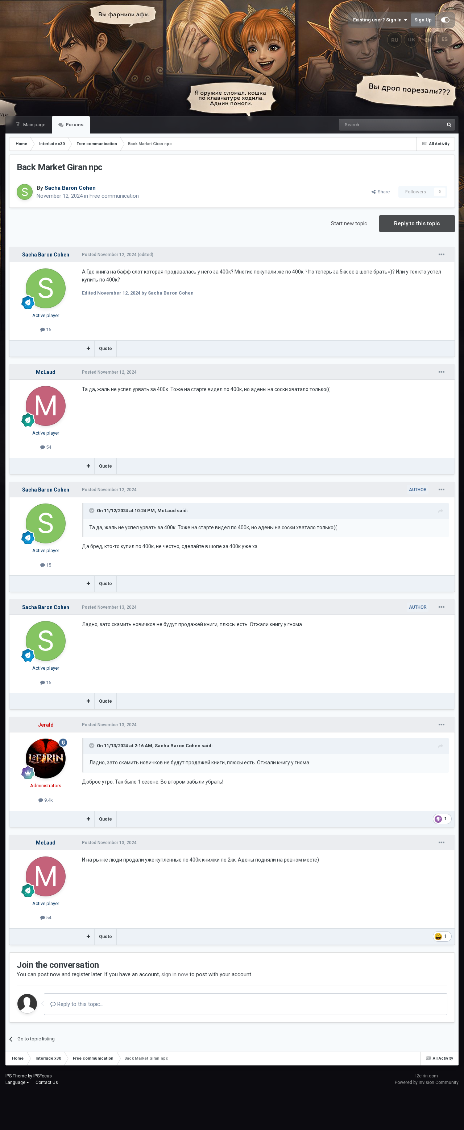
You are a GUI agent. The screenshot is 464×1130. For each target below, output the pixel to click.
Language (15, 1082)
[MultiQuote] (88, 349)
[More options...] (441, 254)
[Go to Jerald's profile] (46, 758)
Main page (33, 124)
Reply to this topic (417, 223)
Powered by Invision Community (427, 1082)
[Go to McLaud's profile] (46, 406)
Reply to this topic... (79, 1004)
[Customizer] (445, 19)
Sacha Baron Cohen (177, 745)
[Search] (449, 125)
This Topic (423, 124)
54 (48, 447)
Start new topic (349, 223)
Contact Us (47, 1082)
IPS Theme (16, 1075)
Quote (105, 348)
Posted (109, 254)
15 (48, 329)
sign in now (174, 974)
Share (383, 191)
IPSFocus (42, 1075)
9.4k (48, 800)
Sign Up (423, 19)
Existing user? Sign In (378, 19)
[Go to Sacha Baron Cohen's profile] (25, 192)
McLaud (166, 510)
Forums (74, 124)
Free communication (114, 196)
